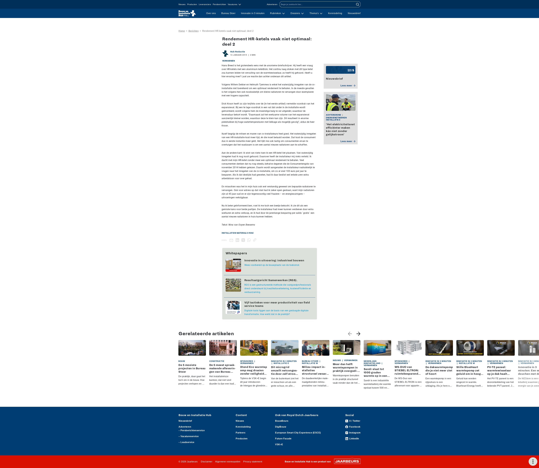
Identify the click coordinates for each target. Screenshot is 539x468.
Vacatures (233, 4)
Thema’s (314, 13)
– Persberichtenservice (192, 430)
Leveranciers (205, 4)
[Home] (187, 13)
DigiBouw (280, 427)
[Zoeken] (357, 4)
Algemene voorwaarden (227, 461)
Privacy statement (252, 461)
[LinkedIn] (238, 240)
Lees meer (346, 85)
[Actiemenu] (533, 461)
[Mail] (232, 240)
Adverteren (272, 4)
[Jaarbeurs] (347, 461)
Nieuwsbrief (354, 13)
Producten (192, 4)
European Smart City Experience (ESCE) (298, 432)
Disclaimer (206, 461)
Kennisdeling (335, 13)
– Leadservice (186, 442)
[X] (243, 240)
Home (182, 31)
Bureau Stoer (228, 13)
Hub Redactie (237, 52)
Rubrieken (276, 13)
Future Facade (283, 438)
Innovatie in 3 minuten (252, 13)
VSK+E (279, 444)
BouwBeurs (281, 421)
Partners (240, 432)
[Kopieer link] (255, 240)
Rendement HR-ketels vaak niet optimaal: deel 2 (228, 31)
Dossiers (296, 13)
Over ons (211, 13)
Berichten (194, 31)
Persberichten (219, 4)
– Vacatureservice (189, 436)
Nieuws (182, 4)
